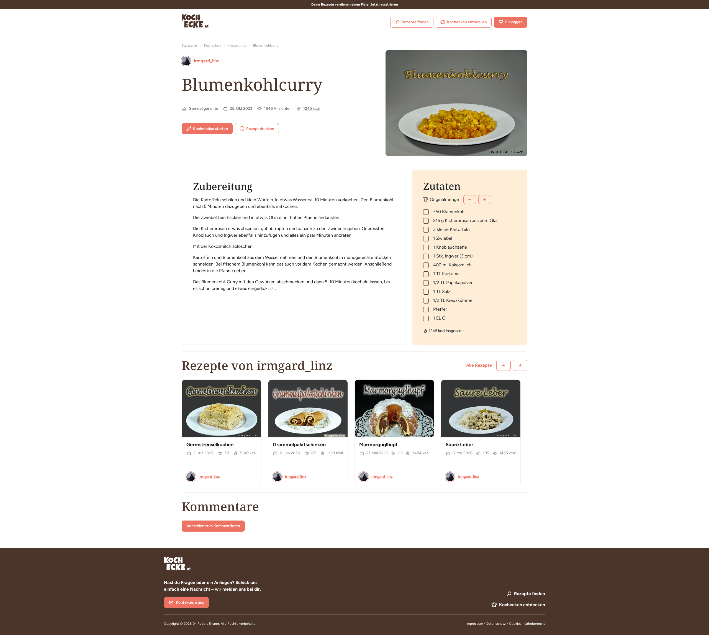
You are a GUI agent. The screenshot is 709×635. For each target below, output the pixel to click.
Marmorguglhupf (378, 445)
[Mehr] (484, 199)
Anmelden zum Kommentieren (213, 526)
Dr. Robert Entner (205, 624)
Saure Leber (459, 445)
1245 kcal (311, 108)
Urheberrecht (535, 624)
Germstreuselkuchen (209, 445)
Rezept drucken (260, 128)
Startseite (189, 45)
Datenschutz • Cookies (504, 624)
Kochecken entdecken (467, 22)
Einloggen (514, 22)
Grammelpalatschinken (299, 445)
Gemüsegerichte (203, 108)
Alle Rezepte (479, 365)
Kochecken (212, 45)
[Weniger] (469, 199)
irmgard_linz (237, 45)
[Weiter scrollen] (520, 365)
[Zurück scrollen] (503, 365)
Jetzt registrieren (384, 4)
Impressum (474, 624)
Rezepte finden (415, 22)
